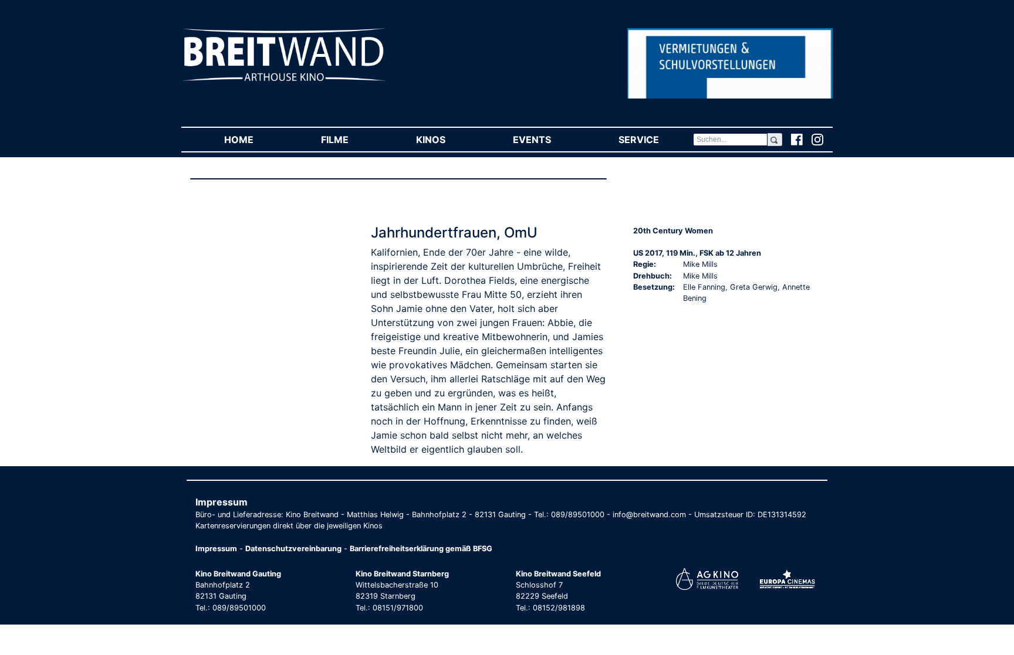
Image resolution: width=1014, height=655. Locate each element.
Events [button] (548, 139)
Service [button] (655, 139)
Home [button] (255, 139)
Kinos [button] (447, 139)
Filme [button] (351, 139)
